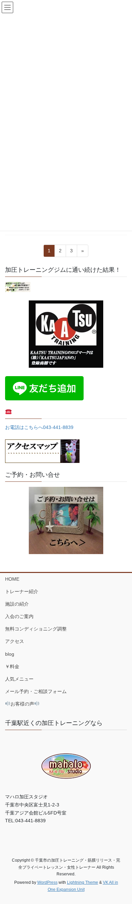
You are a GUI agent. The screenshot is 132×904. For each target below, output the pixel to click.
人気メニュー (19, 679)
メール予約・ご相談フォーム (36, 691)
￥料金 (12, 666)
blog (9, 654)
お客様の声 (22, 704)
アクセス (14, 641)
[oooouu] (17, 286)
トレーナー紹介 (21, 591)
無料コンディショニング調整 (36, 628)
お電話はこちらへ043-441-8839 (39, 427)
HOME (12, 579)
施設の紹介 (17, 604)
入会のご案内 (19, 616)
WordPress (47, 882)
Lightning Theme (82, 882)
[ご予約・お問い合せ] (66, 520)
